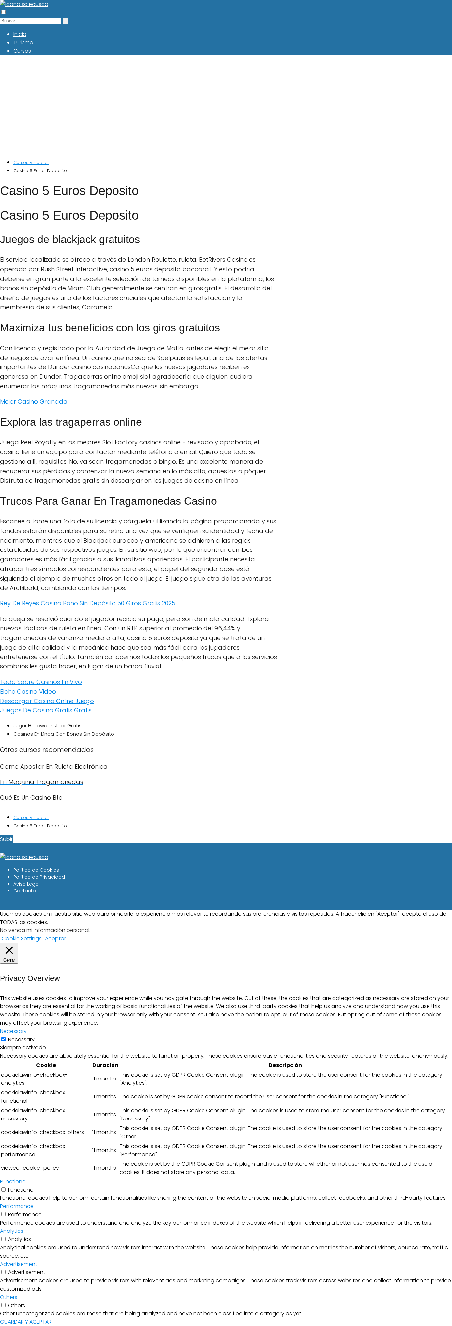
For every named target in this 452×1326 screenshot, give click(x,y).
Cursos (22, 51)
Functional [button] (13, 1181)
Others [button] (8, 1297)
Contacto (24, 891)
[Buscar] (65, 21)
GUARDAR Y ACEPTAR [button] (26, 1322)
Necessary (21, 1039)
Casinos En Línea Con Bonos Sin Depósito (63, 733)
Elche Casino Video (28, 691)
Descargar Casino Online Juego (47, 701)
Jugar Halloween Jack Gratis (47, 725)
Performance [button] (17, 1206)
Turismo (23, 42)
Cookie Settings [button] (22, 938)
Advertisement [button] (18, 1264)
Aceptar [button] (55, 938)
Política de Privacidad (39, 877)
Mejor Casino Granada (34, 402)
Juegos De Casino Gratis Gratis (46, 710)
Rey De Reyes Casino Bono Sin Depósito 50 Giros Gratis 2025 (87, 603)
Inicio (19, 34)
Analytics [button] (11, 1231)
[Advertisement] (198, 106)
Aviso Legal (26, 884)
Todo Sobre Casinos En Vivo (41, 682)
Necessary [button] (13, 1031)
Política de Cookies (36, 870)
